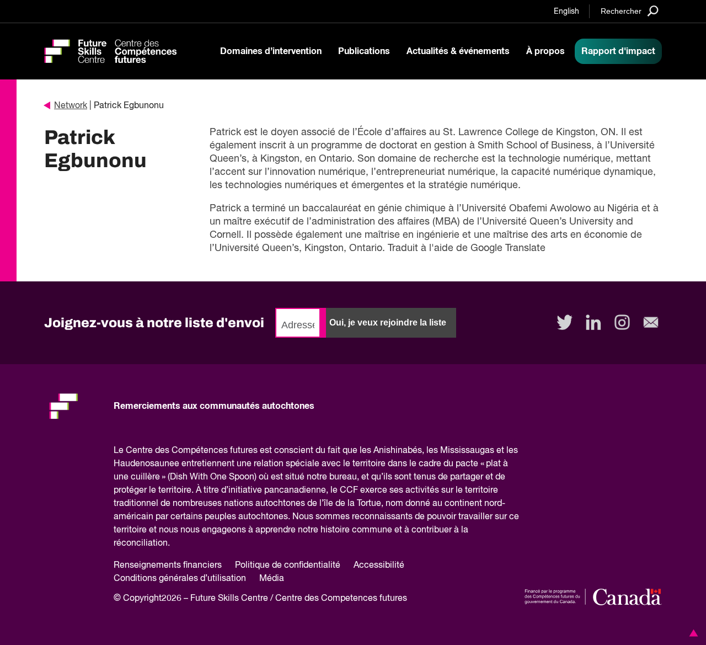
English (566, 11)
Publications (364, 51)
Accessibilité (379, 565)
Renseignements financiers (168, 565)
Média (271, 578)
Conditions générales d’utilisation (180, 578)
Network (70, 106)
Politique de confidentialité (287, 565)
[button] (692, 633)
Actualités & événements (458, 51)
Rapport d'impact (618, 51)
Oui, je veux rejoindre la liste (387, 322)
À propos (545, 51)
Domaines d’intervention (271, 51)
